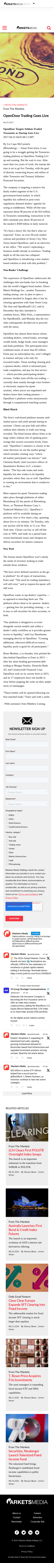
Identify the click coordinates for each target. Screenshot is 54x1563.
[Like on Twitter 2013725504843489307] (23, 1058)
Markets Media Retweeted (30, 986)
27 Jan (45, 954)
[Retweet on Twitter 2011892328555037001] (18, 1087)
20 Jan (45, 1034)
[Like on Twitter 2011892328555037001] (23, 1087)
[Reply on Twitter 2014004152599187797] (12, 1025)
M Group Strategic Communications (28, 989)
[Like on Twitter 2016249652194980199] (23, 978)
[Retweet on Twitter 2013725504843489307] (18, 1058)
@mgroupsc (15, 993)
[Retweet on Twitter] (18, 985)
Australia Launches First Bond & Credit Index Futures (25, 1230)
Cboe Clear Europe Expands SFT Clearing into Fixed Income (27, 1304)
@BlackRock (16, 1077)
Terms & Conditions (27, 1546)
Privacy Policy (27, 1552)
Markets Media (18, 954)
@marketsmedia (33, 954)
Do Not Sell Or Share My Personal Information (27, 1557)
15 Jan (45, 1066)
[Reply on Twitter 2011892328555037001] (12, 1087)
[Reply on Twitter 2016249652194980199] (12, 978)
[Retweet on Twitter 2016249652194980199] (18, 978)
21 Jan (25, 993)
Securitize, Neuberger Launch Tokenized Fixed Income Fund (25, 1455)
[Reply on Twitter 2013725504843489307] (12, 1058)
